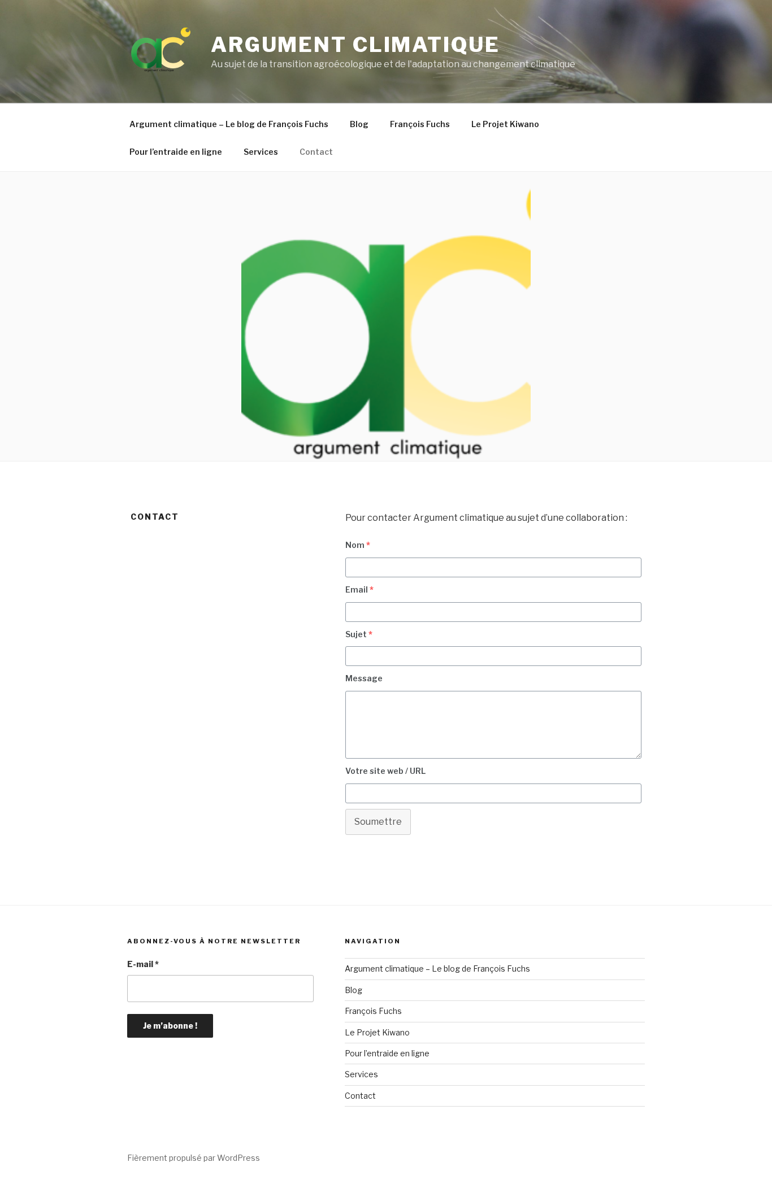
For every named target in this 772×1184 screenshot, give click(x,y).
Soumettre (378, 821)
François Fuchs (420, 124)
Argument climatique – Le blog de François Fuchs (228, 124)
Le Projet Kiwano (505, 124)
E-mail (143, 964)
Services (261, 151)
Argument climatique (355, 44)
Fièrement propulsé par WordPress (193, 1158)
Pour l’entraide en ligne (175, 151)
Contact (316, 151)
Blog (359, 124)
